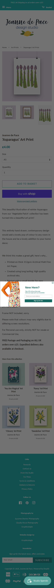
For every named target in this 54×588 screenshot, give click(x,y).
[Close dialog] (52, 283)
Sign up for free (38, 300)
